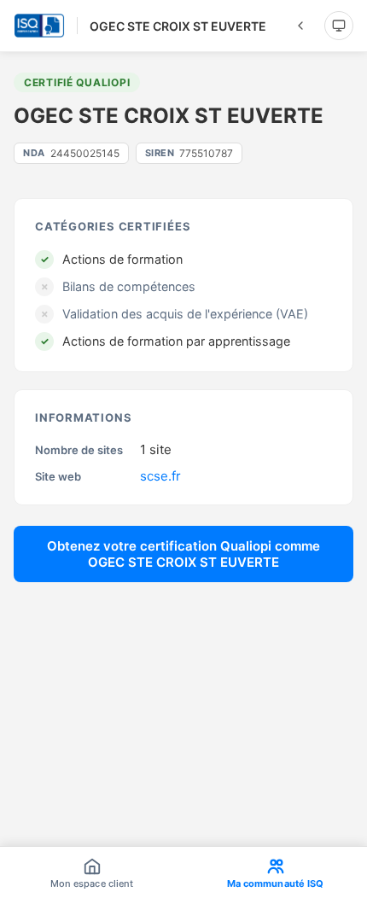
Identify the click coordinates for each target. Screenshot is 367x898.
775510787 (189, 153)
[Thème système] (338, 25)
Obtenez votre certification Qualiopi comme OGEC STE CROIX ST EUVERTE (183, 554)
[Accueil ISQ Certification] (39, 26)
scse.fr (160, 476)
